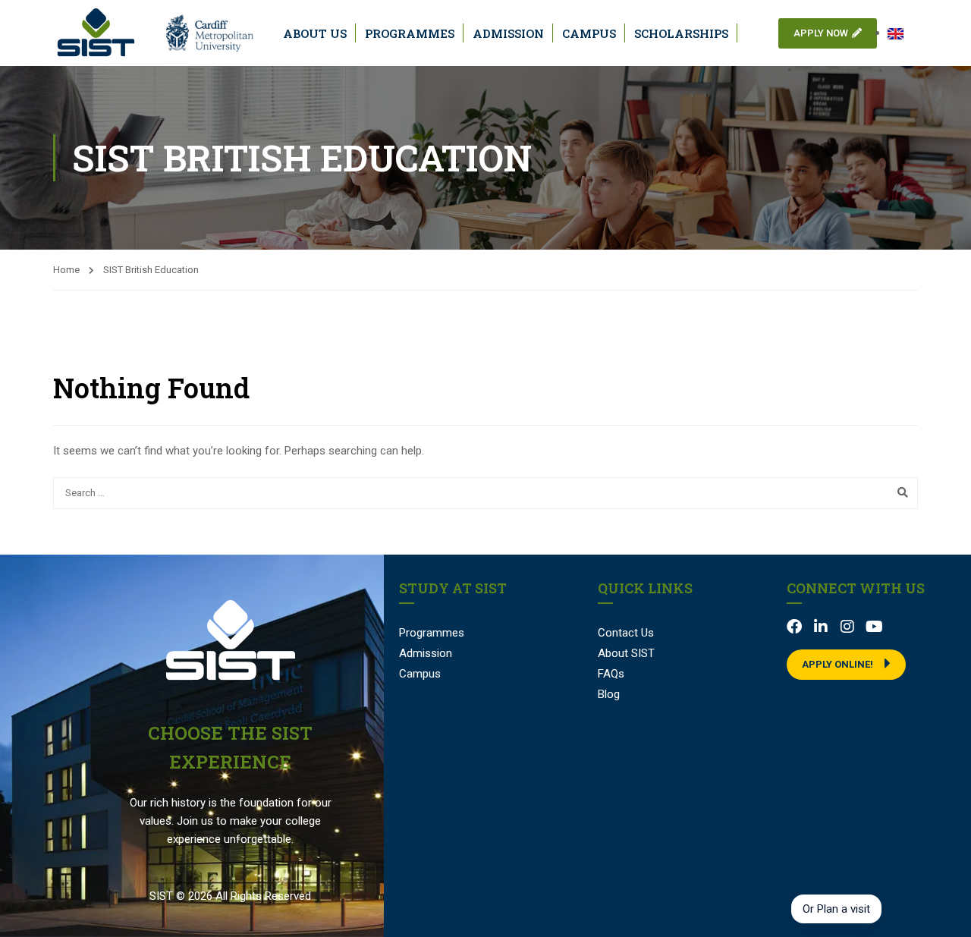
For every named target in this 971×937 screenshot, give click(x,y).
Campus (589, 33)
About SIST (626, 653)
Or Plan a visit (836, 909)
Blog (609, 694)
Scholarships (681, 33)
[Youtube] (873, 626)
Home (66, 269)
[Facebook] (794, 626)
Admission (508, 33)
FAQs (611, 674)
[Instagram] (847, 626)
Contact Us (626, 633)
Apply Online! (837, 664)
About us (315, 33)
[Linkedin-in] (820, 626)
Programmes (409, 33)
